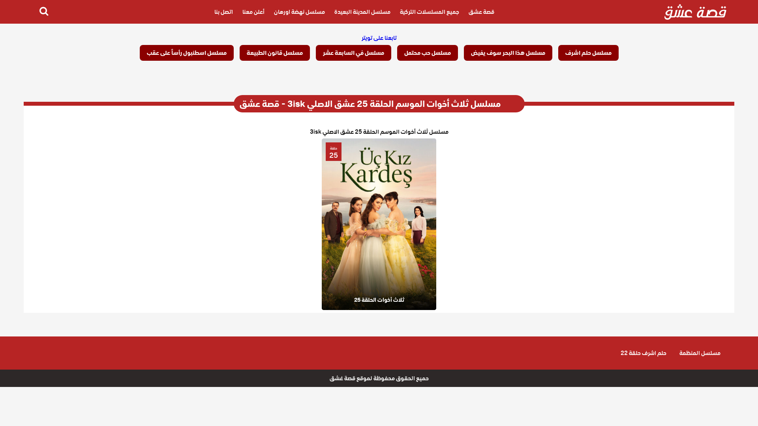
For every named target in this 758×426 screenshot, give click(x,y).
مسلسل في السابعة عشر (353, 52)
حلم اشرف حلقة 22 (643, 353)
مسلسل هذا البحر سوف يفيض (508, 52)
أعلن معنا (253, 11)
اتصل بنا (223, 11)
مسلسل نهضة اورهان (299, 11)
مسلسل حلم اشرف (588, 52)
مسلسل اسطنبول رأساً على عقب (187, 52)
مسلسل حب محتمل (427, 52)
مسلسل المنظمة (699, 353)
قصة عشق (481, 11)
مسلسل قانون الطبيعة (275, 52)
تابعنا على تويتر (379, 37)
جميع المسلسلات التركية (429, 11)
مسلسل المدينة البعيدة (362, 11)
